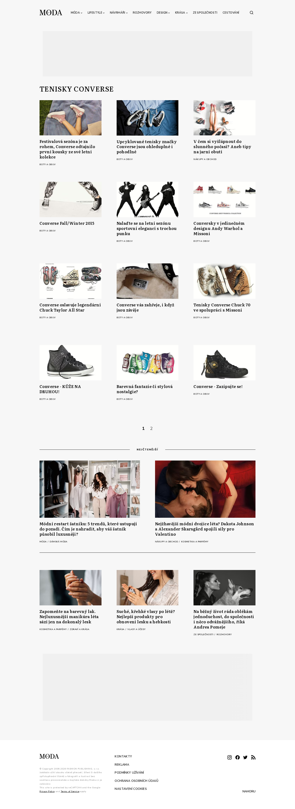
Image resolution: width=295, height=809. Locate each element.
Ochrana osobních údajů (136, 781)
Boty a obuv (48, 164)
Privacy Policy (47, 791)
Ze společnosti (205, 13)
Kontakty (123, 756)
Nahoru (249, 791)
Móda (75, 13)
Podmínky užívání (129, 773)
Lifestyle (95, 13)
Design (162, 13)
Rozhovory (142, 13)
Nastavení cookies (131, 789)
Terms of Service (70, 791)
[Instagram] (229, 758)
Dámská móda (58, 541)
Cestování (231, 13)
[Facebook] (237, 758)
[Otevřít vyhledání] (251, 12)
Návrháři (117, 13)
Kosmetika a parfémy (194, 541)
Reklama (122, 765)
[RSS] (253, 758)
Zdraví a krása (79, 629)
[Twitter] (245, 758)
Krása (180, 13)
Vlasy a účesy (136, 629)
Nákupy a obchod (204, 159)
